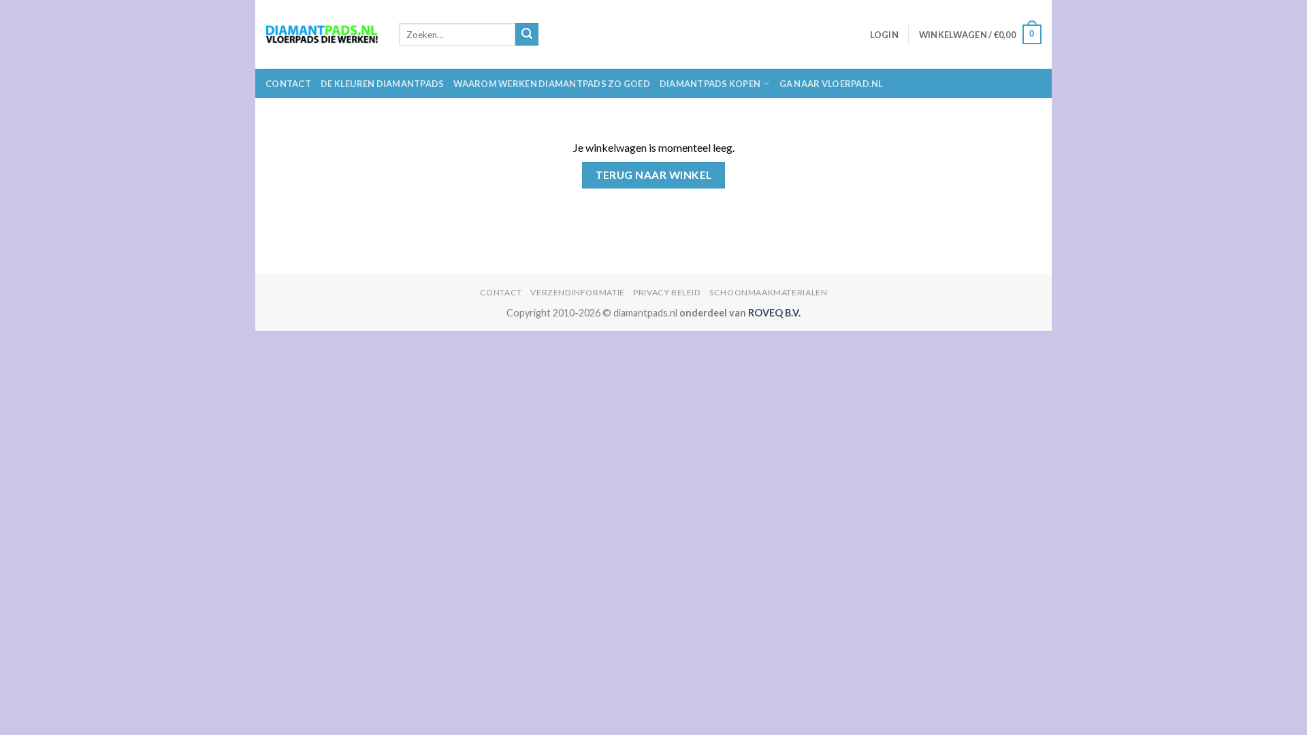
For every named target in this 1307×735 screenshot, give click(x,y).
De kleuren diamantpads (383, 83)
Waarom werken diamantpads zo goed (551, 83)
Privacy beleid (667, 292)
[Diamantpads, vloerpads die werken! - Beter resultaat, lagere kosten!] (321, 34)
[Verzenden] (526, 34)
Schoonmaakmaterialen (768, 292)
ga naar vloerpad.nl (831, 83)
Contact (288, 83)
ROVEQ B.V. (774, 312)
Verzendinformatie (577, 292)
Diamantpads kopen (710, 83)
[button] (884, 34)
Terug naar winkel (654, 175)
